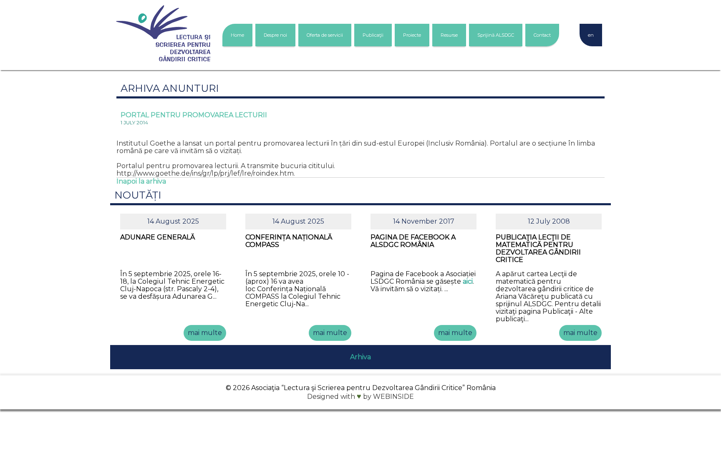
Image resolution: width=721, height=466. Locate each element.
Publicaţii (373, 35)
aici (468, 281)
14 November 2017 (423, 221)
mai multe (205, 333)
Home (237, 35)
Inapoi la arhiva (141, 181)
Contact (542, 35)
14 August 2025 (173, 221)
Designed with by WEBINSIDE (360, 397)
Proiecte (412, 35)
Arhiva (360, 357)
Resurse (449, 35)
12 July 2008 (549, 221)
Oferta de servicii (325, 35)
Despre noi (275, 35)
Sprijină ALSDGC (495, 35)
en (591, 35)
